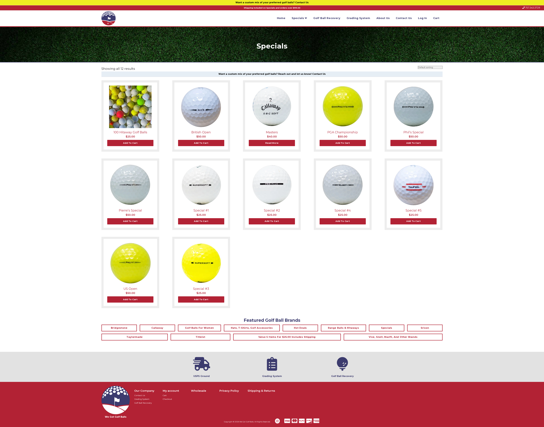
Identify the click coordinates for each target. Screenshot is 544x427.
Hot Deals (300, 328)
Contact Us (302, 2)
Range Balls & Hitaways (343, 328)
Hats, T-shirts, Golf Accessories (252, 328)
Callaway (157, 328)
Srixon (425, 328)
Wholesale (198, 390)
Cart (436, 18)
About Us (383, 18)
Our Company (144, 390)
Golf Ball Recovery (326, 18)
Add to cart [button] (130, 143)
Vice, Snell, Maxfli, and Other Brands (393, 337)
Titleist (200, 337)
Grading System (358, 18)
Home (281, 18)
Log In (422, 18)
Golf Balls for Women (199, 328)
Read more (271, 143)
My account (171, 390)
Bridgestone (119, 328)
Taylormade (135, 337)
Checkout (167, 399)
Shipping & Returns (261, 390)
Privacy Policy (229, 390)
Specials (298, 18)
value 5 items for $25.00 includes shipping (287, 337)
